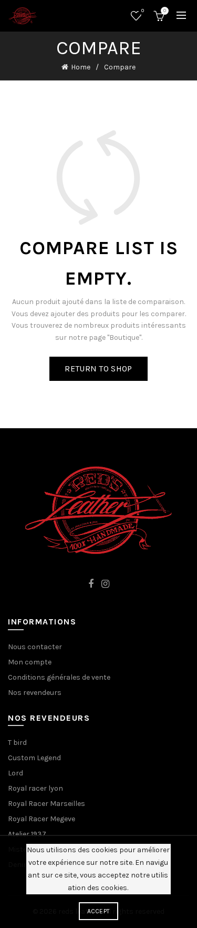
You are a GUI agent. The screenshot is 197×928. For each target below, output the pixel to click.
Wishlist (142, 11)
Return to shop (98, 369)
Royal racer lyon (35, 788)
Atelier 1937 (27, 834)
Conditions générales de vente (59, 677)
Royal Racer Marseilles (46, 803)
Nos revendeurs (34, 692)
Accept (98, 911)
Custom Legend (34, 757)
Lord (15, 773)
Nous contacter (35, 646)
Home (80, 67)
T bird (17, 742)
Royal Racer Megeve (41, 818)
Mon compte (29, 662)
